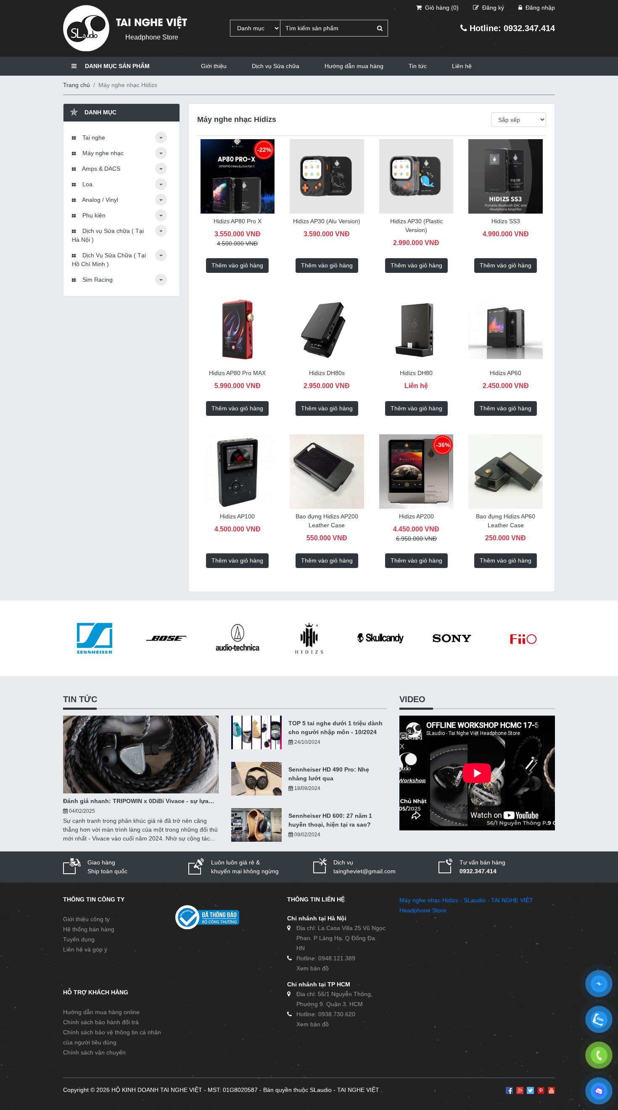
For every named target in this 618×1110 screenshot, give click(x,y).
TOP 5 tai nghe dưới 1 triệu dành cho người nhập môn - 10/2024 (335, 727)
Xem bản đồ (312, 968)
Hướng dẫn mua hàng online (101, 1012)
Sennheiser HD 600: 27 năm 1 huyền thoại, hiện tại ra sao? (330, 820)
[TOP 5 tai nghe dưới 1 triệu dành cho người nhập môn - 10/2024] (256, 732)
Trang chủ (76, 85)
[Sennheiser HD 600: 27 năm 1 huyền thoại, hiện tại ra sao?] (256, 825)
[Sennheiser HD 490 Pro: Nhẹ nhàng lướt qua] (256, 779)
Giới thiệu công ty (86, 919)
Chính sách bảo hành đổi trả (101, 1022)
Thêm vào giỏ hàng (237, 265)
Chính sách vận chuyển (94, 1052)
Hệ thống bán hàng (88, 929)
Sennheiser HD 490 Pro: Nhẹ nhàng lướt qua (328, 774)
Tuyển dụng (79, 939)
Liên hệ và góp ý (85, 949)
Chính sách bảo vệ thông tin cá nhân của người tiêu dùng (112, 1037)
